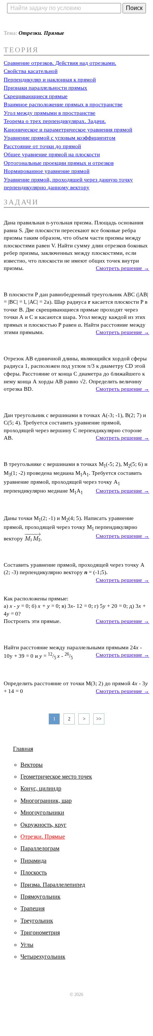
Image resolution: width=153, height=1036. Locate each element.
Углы (26, 945)
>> (98, 719)
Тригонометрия (40, 932)
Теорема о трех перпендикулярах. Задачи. (55, 121)
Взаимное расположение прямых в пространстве (63, 104)
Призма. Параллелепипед (52, 885)
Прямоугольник (40, 896)
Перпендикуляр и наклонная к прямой (50, 80)
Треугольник (36, 920)
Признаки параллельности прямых (45, 88)
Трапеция (32, 908)
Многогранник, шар (46, 800)
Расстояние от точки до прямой (42, 146)
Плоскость (33, 872)
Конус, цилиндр (40, 788)
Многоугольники (42, 812)
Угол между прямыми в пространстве (49, 113)
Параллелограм (39, 848)
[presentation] (32, 539)
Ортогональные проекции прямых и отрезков (59, 163)
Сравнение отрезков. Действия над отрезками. (60, 63)
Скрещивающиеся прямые (36, 96)
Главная (23, 749)
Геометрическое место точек (56, 776)
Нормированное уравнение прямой (46, 171)
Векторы (31, 765)
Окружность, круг (43, 825)
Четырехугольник (42, 956)
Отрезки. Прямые (42, 836)
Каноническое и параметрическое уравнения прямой (68, 130)
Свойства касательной (31, 71)
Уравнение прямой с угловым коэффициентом (59, 138)
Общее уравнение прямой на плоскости (52, 154)
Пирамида (33, 860)
